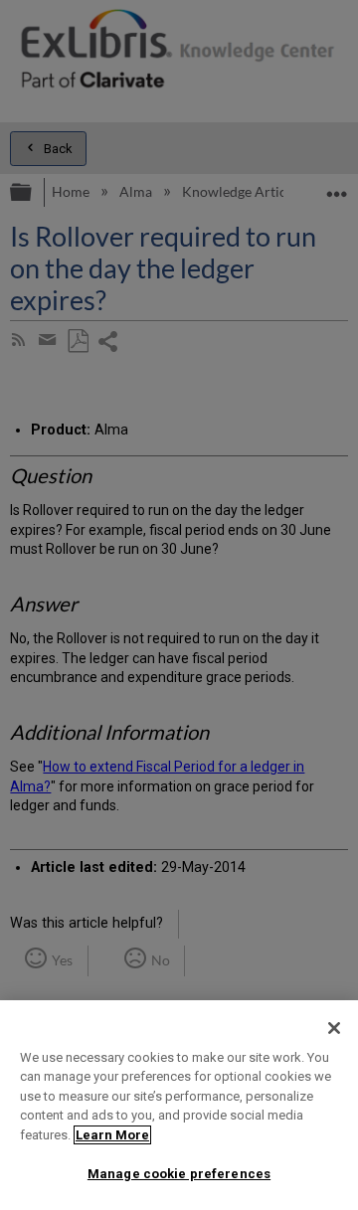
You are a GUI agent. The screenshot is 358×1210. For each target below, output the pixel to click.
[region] (179, 1105)
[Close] (334, 1028)
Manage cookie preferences (179, 1173)
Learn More (112, 1134)
